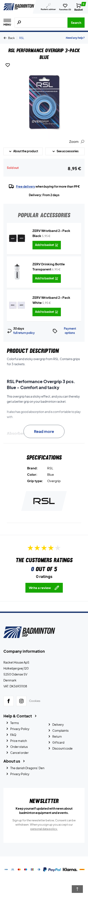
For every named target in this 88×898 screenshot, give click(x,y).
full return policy (24, 333)
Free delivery (25, 186)
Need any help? (75, 37)
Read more (44, 431)
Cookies (34, 701)
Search (76, 22)
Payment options (70, 331)
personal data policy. (44, 828)
